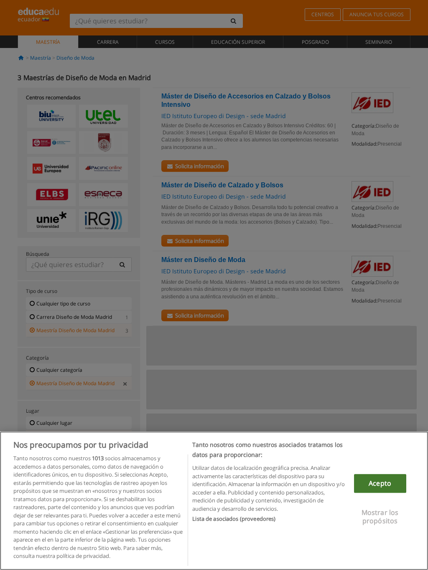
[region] (214, 500)
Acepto (380, 483)
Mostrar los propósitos (380, 516)
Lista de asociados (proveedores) (233, 518)
